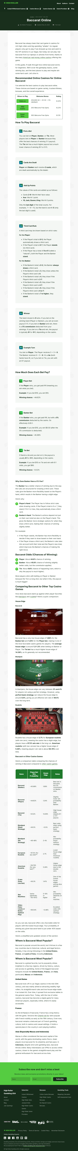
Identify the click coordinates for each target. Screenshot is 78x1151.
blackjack (22, 597)
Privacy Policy (22, 1130)
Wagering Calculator (64, 1094)
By (26, 25)
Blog (72, 8)
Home (32, 17)
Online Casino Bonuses (47, 1094)
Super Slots (22, 115)
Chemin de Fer (43, 1016)
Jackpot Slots (26, 1103)
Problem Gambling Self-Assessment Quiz (34, 1145)
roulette (33, 597)
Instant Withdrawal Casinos (16, 8)
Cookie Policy (45, 1130)
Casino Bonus (34, 8)
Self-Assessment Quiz (64, 1097)
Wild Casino (22, 108)
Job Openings (8, 1105)
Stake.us (22, 101)
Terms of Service (34, 1130)
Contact (71, 3)
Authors (65, 3)
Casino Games (48, 8)
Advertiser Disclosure (57, 1130)
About (59, 3)
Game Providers (62, 8)
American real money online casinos (37, 57)
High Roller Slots (27, 1100)
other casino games (49, 764)
